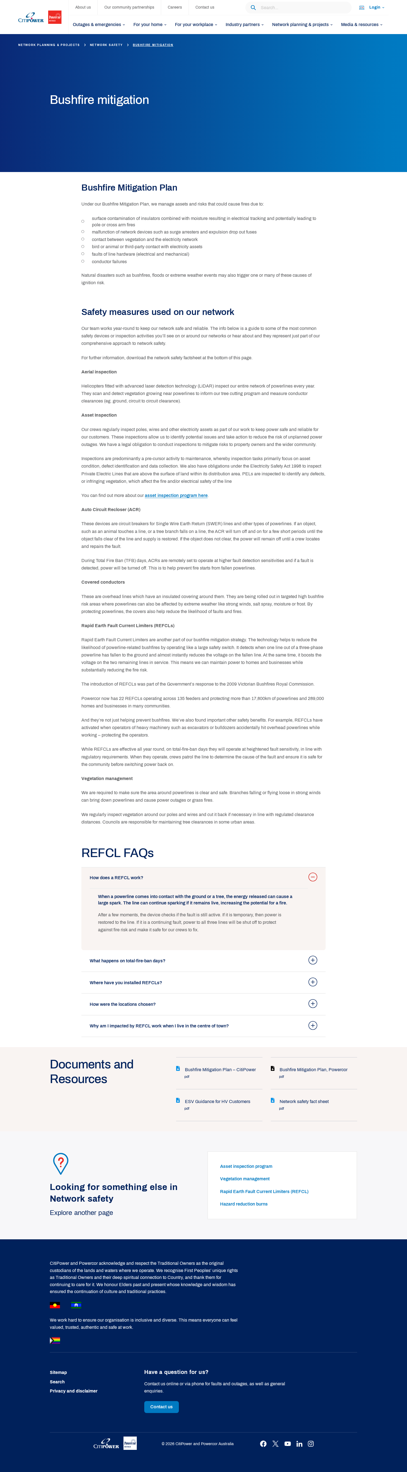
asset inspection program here (176, 495)
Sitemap (58, 1372)
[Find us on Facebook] (263, 1443)
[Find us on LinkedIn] (299, 1444)
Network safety (106, 45)
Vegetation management (245, 1178)
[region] (199, 915)
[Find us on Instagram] (311, 1444)
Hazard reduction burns (244, 1204)
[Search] (253, 7)
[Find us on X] (275, 1443)
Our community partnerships (129, 7)
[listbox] (371, 7)
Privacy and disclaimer (73, 1391)
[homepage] (43, 17)
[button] (203, 878)
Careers (175, 7)
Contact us (204, 7)
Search (57, 1381)
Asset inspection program (246, 1166)
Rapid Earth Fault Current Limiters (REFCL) (264, 1191)
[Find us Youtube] (287, 1444)
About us (83, 7)
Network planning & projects (49, 45)
